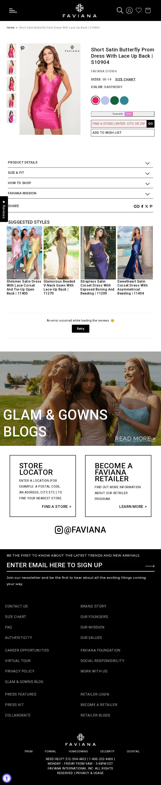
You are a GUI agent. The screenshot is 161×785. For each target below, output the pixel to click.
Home (10, 27)
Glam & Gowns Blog (24, 682)
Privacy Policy (19, 671)
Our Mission (92, 627)
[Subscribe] (150, 566)
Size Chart (125, 79)
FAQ (8, 627)
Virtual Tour (17, 661)
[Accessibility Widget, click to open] (7, 778)
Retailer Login (94, 694)
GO (150, 124)
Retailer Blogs (95, 715)
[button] (16, 10)
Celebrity (107, 751)
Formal (50, 751)
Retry (80, 328)
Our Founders (94, 617)
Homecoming (78, 751)
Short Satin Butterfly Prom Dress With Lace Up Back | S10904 (59, 27)
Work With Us (93, 671)
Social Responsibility (102, 661)
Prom (28, 751)
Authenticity (18, 638)
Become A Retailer (98, 705)
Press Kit (14, 705)
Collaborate (18, 715)
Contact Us (16, 606)
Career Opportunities (27, 650)
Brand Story (93, 606)
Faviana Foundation (100, 650)
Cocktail (133, 751)
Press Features (20, 694)
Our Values (91, 638)
